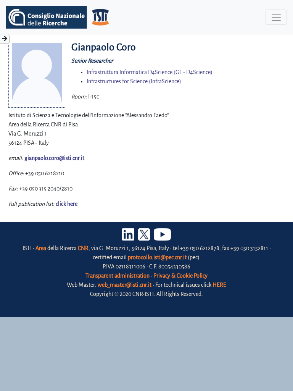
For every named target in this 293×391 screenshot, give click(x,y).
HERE (219, 285)
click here (66, 204)
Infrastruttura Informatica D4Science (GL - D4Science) (150, 72)
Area (40, 248)
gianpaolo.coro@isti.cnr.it (54, 158)
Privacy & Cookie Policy (180, 276)
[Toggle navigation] (276, 17)
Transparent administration (117, 276)
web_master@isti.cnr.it (124, 285)
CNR (83, 248)
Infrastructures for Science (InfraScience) (134, 81)
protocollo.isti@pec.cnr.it (157, 257)
